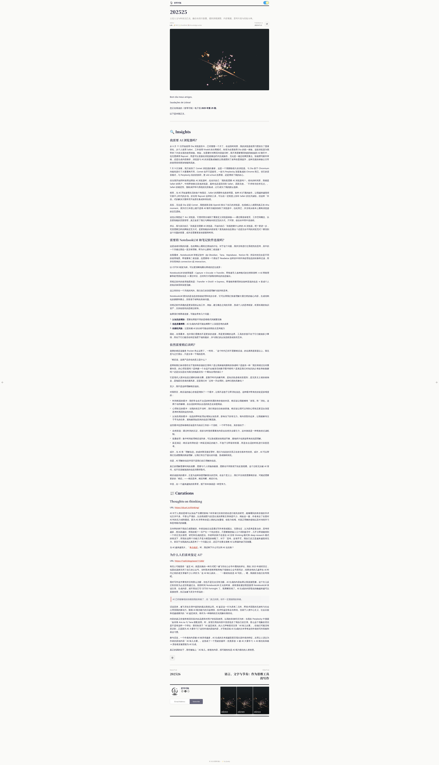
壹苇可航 (217, 761)
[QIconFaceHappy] (172, 657)
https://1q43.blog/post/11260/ (189, 560)
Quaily (228, 761)
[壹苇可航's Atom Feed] (182, 691)
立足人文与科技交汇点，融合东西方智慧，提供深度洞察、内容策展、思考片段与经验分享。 (212, 18)
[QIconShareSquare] (267, 24)
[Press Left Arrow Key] (2, 382)
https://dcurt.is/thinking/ (187, 507)
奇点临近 (194, 547)
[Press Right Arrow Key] (436, 382)
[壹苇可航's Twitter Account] (185, 691)
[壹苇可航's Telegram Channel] (188, 691)
